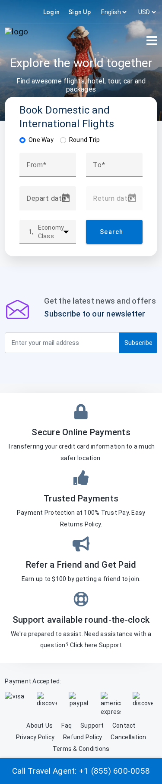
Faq (66, 725)
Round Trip (84, 139)
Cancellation (128, 737)
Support (110, 645)
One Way (41, 139)
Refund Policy (82, 737)
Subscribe (138, 343)
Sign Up (79, 12)
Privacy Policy (35, 737)
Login (51, 12)
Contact (124, 725)
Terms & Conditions (81, 748)
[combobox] (47, 168)
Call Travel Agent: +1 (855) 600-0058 (81, 771)
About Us (39, 725)
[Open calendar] (65, 198)
